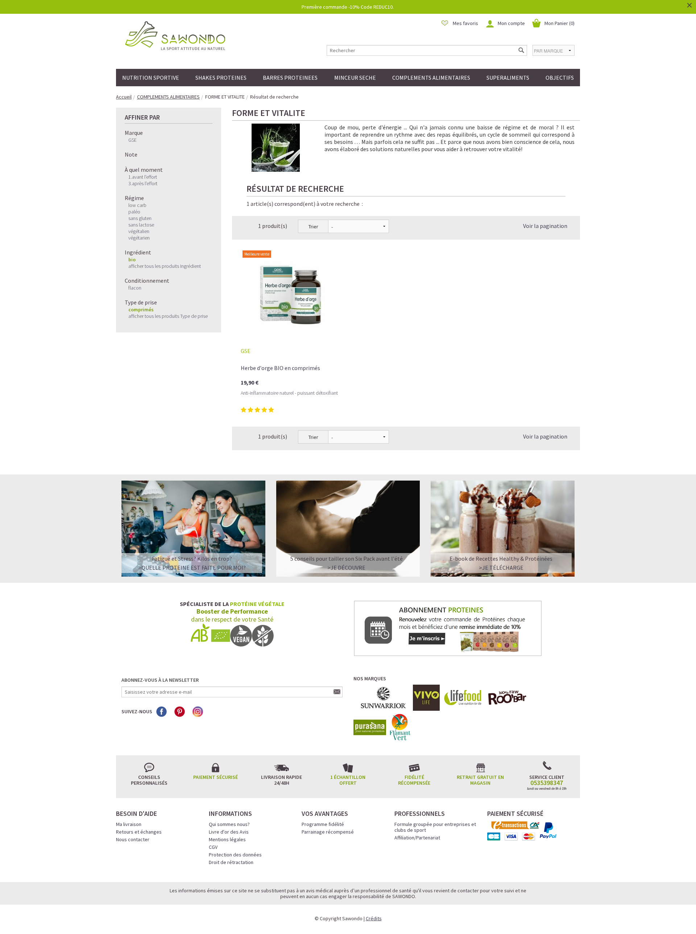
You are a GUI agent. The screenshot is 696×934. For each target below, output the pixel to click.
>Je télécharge (501, 567)
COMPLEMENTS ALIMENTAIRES (431, 77)
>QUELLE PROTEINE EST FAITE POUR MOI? (192, 567)
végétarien (139, 237)
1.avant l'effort (142, 177)
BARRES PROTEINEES (290, 77)
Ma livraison (128, 824)
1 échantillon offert (347, 780)
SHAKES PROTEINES (220, 77)
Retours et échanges (139, 832)
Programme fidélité (323, 824)
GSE (132, 140)
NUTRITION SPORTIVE (150, 77)
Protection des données (235, 854)
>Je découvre (346, 567)
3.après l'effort (142, 183)
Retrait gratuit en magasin (480, 780)
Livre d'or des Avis (229, 832)
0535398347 (546, 783)
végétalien (138, 231)
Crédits (374, 918)
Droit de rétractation (231, 862)
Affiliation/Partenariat (417, 837)
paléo (134, 211)
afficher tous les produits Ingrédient (164, 266)
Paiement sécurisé (215, 777)
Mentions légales (227, 839)
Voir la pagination (545, 225)
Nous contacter (132, 839)
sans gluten (140, 218)
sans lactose (141, 224)
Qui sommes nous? (229, 824)
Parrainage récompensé (328, 832)
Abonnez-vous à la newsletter (160, 680)
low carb (137, 205)
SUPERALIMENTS (507, 77)
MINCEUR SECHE (355, 77)
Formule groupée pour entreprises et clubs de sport (435, 827)
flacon (134, 288)
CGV (213, 847)
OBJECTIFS (560, 77)
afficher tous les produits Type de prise (168, 316)
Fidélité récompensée (414, 780)
